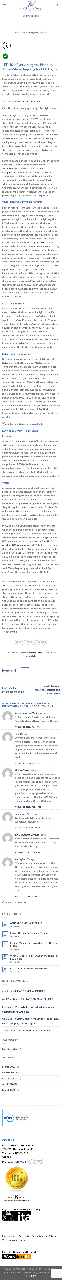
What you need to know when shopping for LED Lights (34, 957)
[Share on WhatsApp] (17, 642)
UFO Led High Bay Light (27, 834)
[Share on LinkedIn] (44, 642)
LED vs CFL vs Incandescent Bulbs (29, 968)
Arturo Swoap (22, 770)
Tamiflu (19, 733)
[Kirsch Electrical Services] (31, 5)
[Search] (58, 5)
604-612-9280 (18, 1161)
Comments (15, 926)
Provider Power (32, 101)
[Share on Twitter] (28, 642)
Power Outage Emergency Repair (28, 932)
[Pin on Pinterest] (39, 642)
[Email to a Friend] (33, 642)
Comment (14, 936)
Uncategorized (31, 16)
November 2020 (11, 1072)
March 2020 (8, 1089)
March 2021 (8, 1066)
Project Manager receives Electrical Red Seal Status (47, 689)
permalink (30, 656)
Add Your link (9, 998)
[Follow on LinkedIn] (40, 1161)
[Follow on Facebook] (29, 1161)
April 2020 (8, 1084)
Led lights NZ (22, 859)
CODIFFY (31, 1276)
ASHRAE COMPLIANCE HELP (26, 923)
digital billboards (40, 242)
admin (44, 33)
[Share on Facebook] (22, 642)
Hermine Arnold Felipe (27, 713)
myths (10, 168)
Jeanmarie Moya (24, 813)
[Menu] (4, 5)
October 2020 (10, 1078)
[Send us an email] (35, 1161)
